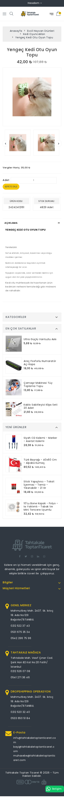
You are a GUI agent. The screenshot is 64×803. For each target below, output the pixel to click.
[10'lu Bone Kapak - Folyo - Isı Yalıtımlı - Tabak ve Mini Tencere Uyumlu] (14, 508)
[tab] (32, 223)
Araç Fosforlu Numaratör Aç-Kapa (40, 362)
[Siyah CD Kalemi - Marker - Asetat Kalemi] (14, 442)
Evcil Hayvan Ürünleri (40, 31)
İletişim (56, 789)
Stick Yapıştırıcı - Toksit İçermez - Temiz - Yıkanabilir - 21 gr (39, 485)
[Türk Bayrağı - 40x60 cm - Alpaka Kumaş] (14, 464)
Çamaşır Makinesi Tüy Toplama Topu (38, 384)
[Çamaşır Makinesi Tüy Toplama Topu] (14, 387)
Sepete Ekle (11, 186)
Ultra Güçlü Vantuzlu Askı (40, 339)
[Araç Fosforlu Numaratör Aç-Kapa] (14, 365)
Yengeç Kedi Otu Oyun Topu (34, 37)
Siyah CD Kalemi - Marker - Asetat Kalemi (40, 439)
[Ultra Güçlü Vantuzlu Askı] (14, 344)
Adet (6, 180)
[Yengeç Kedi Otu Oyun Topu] (32, 97)
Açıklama (10, 223)
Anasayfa (16, 31)
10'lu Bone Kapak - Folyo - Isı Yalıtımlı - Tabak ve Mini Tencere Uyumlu (41, 507)
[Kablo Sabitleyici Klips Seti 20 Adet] (14, 409)
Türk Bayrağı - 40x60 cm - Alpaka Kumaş (40, 461)
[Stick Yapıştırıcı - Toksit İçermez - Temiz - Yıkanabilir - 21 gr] (14, 486)
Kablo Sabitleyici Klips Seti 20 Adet (40, 406)
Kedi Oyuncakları (34, 34)
